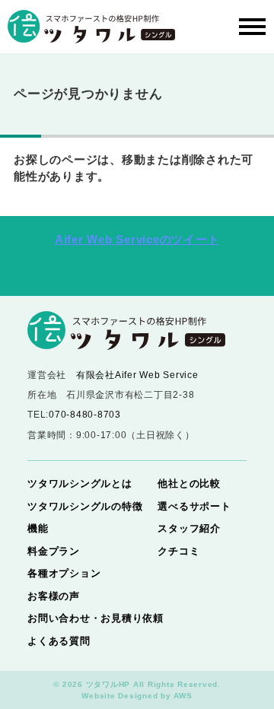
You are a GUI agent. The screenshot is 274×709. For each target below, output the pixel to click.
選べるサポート (194, 506)
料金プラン (53, 551)
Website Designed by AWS (136, 696)
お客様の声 (53, 596)
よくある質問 (59, 641)
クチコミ (178, 551)
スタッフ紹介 (189, 528)
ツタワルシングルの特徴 (84, 506)
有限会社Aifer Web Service (137, 375)
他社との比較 (189, 483)
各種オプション (63, 573)
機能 (38, 528)
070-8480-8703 (85, 414)
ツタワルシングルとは (79, 483)
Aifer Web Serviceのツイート (137, 239)
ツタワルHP (108, 684)
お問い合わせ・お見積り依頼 (95, 618)
